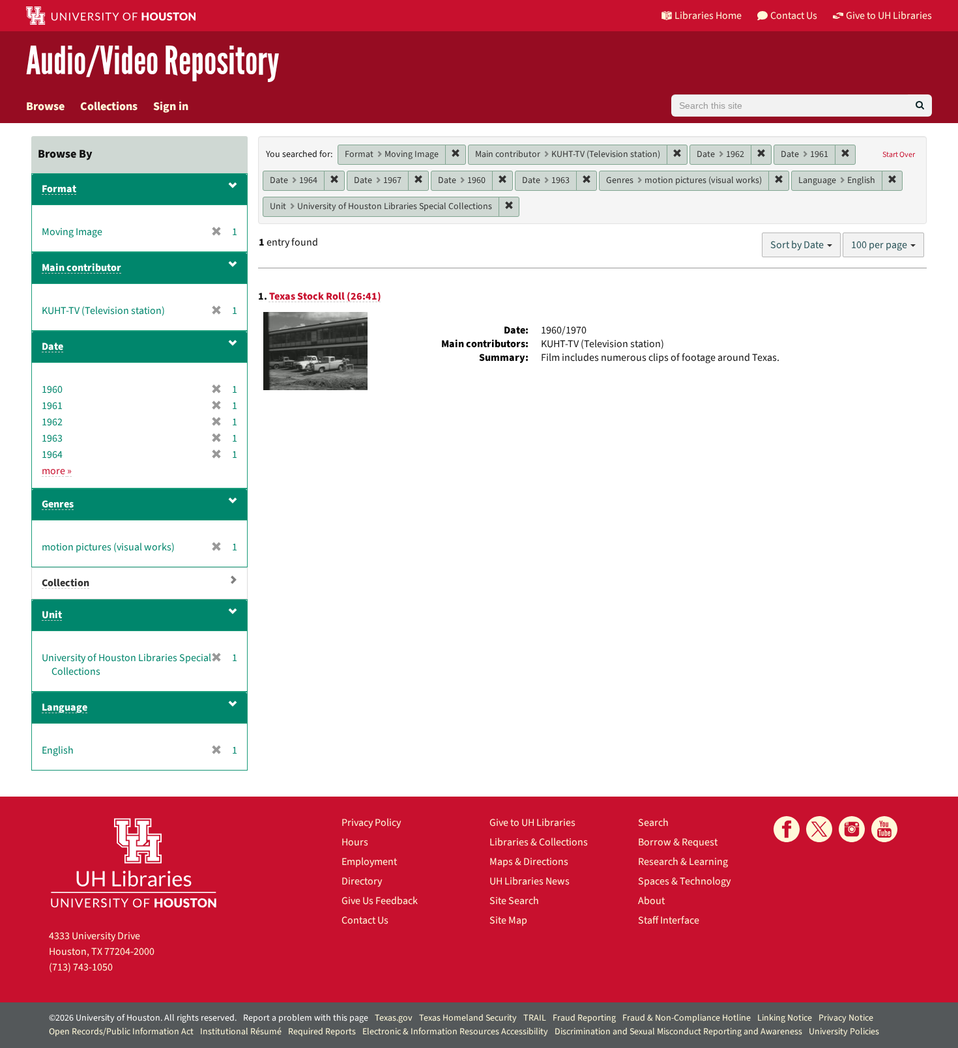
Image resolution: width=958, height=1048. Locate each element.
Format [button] (59, 189)
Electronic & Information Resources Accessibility (455, 1031)
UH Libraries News (529, 881)
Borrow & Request (678, 842)
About (651, 901)
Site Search (514, 901)
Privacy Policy (371, 822)
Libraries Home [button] (708, 15)
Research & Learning (683, 862)
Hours (354, 842)
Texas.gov (394, 1018)
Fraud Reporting (584, 1018)
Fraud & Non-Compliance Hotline (686, 1018)
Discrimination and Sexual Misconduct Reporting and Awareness (678, 1031)
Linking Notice (784, 1018)
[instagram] (852, 829)
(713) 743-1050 (81, 967)
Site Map (508, 920)
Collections (109, 106)
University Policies (844, 1031)
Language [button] (64, 707)
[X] (819, 829)
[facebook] (787, 829)
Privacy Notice (846, 1018)
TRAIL (534, 1018)
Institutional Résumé (241, 1031)
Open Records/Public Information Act (121, 1031)
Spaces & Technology (684, 881)
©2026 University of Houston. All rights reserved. (143, 1018)
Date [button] (52, 346)
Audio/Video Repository (153, 61)
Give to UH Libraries (532, 822)
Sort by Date (798, 245)
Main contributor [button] (81, 268)
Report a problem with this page (305, 1018)
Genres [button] (58, 504)
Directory (361, 881)
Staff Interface (668, 920)
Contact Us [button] (793, 15)
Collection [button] (65, 583)
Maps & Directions (528, 862)
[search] (920, 105)
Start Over (898, 154)
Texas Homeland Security (468, 1018)
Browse (45, 106)
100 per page (880, 245)
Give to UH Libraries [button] (889, 15)
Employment (369, 862)
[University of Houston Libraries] (133, 863)
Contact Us (364, 920)
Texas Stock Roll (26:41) (325, 296)
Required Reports (322, 1031)
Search (653, 822)
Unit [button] (52, 615)
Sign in (170, 106)
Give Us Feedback (379, 901)
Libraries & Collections (538, 842)
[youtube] (884, 829)
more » (57, 471)
